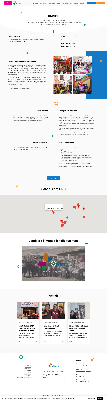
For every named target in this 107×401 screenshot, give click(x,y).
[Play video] (53, 263)
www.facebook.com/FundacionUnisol (18, 88)
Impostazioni (91, 398)
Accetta (100, 398)
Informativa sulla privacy (68, 398)
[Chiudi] (105, 398)
